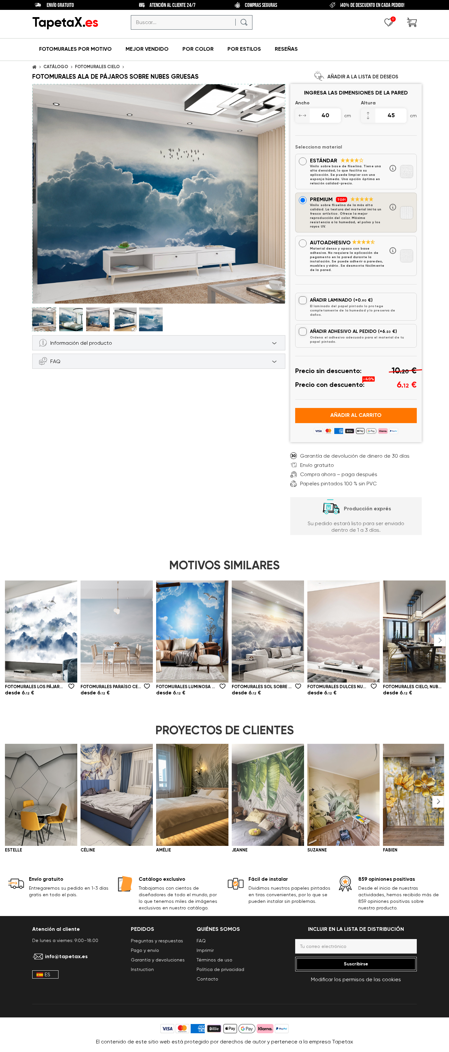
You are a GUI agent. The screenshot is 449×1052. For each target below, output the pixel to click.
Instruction (142, 969)
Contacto (207, 979)
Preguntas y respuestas (157, 940)
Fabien (390, 850)
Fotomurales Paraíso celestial (111, 686)
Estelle (13, 850)
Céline (88, 850)
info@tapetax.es (66, 956)
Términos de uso (214, 959)
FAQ (201, 940)
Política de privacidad (220, 969)
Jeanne (240, 850)
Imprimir (205, 950)
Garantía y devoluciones (158, 959)
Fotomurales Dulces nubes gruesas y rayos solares (337, 686)
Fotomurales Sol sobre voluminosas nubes (262, 686)
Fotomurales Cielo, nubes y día (413, 686)
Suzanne (317, 850)
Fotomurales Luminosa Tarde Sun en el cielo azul (186, 686)
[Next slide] (440, 640)
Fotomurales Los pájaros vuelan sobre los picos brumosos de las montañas (35, 686)
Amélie (163, 850)
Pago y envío (145, 950)
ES (47, 974)
